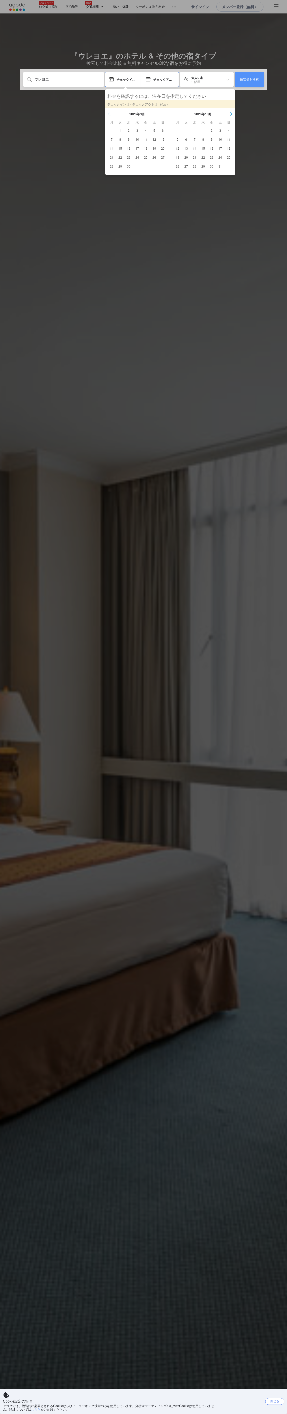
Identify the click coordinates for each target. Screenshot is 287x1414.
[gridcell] (120, 130)
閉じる (274, 1401)
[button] (109, 114)
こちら (36, 1409)
